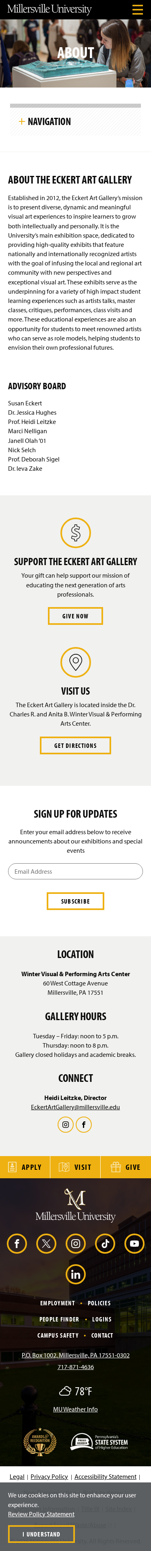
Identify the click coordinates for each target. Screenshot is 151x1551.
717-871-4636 (76, 1366)
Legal (17, 1476)
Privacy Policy (49, 1476)
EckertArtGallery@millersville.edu (75, 1107)
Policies (99, 1303)
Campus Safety (58, 1335)
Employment (57, 1303)
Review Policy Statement (41, 1514)
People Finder (59, 1319)
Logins (102, 1319)
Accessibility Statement (105, 1476)
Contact (102, 1335)
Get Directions (75, 745)
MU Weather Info (75, 1409)
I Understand (41, 1534)
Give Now (75, 616)
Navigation (49, 121)
